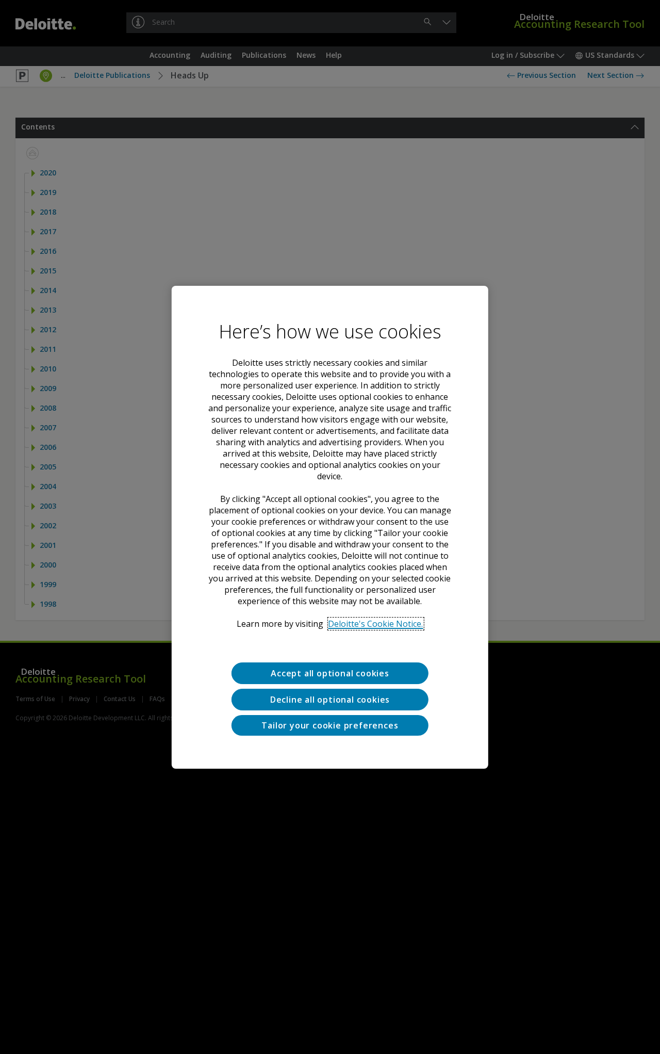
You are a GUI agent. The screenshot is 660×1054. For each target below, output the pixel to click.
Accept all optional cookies (330, 673)
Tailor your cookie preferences (329, 725)
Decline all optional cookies (330, 699)
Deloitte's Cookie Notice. (375, 623)
